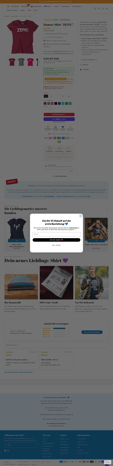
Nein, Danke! (56, 245)
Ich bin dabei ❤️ (56, 240)
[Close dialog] (80, 216)
